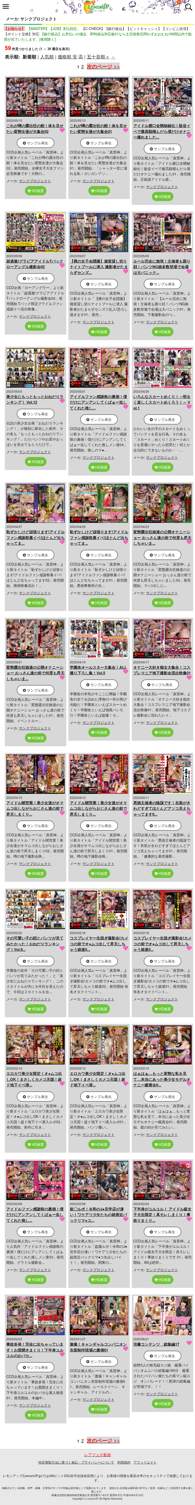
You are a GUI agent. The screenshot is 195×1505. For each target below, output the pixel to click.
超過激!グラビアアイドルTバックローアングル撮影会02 (34, 264)
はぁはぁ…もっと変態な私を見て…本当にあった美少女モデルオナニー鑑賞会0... (161, 1079)
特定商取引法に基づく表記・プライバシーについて (76, 1462)
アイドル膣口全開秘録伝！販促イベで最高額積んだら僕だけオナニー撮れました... (161, 131)
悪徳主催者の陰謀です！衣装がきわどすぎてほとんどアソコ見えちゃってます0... (161, 808)
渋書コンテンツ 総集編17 (156, 1344)
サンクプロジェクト (35, 180)
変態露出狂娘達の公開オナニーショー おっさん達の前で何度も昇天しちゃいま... (162, 537)
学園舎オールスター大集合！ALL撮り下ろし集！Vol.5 (98, 670)
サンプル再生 (37, 142)
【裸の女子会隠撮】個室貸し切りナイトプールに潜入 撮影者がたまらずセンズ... (99, 266)
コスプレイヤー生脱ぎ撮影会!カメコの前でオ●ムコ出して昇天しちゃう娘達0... (99, 943)
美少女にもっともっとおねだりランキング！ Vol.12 (34, 399)
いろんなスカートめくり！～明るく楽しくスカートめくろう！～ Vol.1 (161, 402)
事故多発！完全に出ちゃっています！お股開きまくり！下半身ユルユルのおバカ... (34, 1349)
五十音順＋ (98, 56)
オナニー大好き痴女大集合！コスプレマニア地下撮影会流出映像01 (162, 670)
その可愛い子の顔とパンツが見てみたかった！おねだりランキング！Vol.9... (34, 943)
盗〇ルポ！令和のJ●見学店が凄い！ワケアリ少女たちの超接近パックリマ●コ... (98, 1214)
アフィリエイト (145, 1462)
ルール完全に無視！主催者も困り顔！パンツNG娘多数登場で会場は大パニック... (161, 266)
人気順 (47, 56)
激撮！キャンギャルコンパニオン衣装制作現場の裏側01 (98, 1347)
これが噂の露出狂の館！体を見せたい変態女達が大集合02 (34, 128)
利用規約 (124, 1462)
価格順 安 (67, 56)
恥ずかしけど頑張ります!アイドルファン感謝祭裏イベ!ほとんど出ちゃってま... (35, 537)
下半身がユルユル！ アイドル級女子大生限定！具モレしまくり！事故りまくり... (162, 1214)
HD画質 (37, 190)
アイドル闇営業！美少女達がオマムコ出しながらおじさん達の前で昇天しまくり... (34, 808)
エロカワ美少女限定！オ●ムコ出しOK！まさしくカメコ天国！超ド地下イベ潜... (34, 1079)
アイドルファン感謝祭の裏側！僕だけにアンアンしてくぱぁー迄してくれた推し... (98, 402)
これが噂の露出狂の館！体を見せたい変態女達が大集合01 (98, 128)
